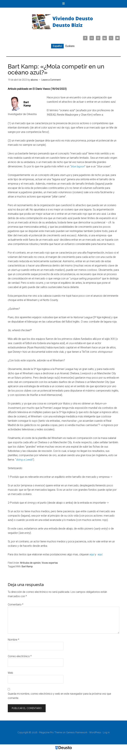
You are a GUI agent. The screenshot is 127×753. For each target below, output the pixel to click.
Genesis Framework (76, 732)
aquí (91, 554)
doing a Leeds (24, 459)
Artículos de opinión (30, 562)
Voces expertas (50, 562)
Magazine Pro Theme (50, 732)
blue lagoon (78, 166)
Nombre (13, 639)
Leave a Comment (51, 79)
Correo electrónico (20, 656)
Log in (106, 732)
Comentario (15, 604)
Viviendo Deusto (63, 21)
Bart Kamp (27, 566)
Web (10, 672)
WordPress (95, 732)
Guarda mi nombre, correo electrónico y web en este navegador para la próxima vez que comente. (59, 696)
